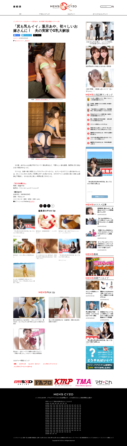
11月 (54, 405)
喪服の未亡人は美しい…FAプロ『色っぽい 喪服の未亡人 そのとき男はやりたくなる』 (101, 128)
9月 (60, 405)
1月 (66, 403)
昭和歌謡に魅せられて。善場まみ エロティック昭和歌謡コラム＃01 (105, 210)
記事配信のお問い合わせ (66, 437)
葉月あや (27, 40)
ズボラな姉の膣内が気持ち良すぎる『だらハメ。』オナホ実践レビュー (101, 138)
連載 (15, 364)
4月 (58, 403)
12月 (51, 405)
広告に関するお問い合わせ (54, 437)
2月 (63, 403)
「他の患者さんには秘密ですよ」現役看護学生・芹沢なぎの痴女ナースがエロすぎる (101, 109)
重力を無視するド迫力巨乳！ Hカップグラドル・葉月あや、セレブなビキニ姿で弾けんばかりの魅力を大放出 (29, 321)
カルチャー (16, 38)
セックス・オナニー (34, 364)
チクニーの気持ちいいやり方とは (98, 124)
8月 (62, 405)
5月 (56, 403)
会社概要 (29, 437)
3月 (61, 403)
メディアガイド (75, 437)
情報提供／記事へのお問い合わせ (39, 437)
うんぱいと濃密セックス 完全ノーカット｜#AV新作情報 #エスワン (101, 99)
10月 (57, 405)
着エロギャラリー (19, 40)
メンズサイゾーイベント (50, 364)
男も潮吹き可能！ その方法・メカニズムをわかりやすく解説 (92, 313)
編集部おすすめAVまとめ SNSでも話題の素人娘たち (101, 133)
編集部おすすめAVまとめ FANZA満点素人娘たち (100, 143)
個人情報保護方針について (86, 437)
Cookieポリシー (96, 437)
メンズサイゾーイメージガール (23, 366)
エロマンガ (22, 364)
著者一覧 (25, 437)
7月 (51, 403)
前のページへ (41, 206)
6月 (53, 403)
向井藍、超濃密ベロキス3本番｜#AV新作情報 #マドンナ (100, 104)
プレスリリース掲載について (107, 437)
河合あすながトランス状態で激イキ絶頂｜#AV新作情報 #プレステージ (101, 114)
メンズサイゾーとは (17, 437)
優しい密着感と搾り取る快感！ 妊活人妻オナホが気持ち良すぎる (101, 119)
